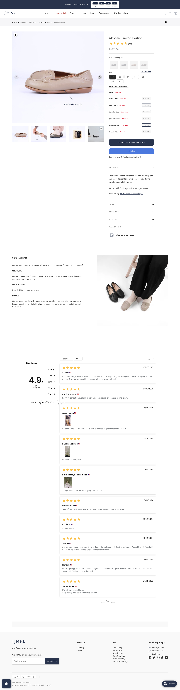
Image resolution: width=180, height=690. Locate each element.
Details (113, 168)
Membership (117, 647)
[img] (118, 44)
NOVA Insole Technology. (131, 193)
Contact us (156, 654)
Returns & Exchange (120, 661)
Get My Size (117, 650)
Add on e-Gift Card (125, 234)
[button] (52, 369)
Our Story (80, 647)
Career (79, 650)
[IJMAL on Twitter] (154, 657)
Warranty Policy (119, 658)
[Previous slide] (16, 77)
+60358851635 (158, 650)
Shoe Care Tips (119, 656)
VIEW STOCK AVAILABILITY (118, 87)
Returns (114, 212)
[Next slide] (100, 77)
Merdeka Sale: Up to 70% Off (76, 4)
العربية (15, 677)
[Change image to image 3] (20, 134)
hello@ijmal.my (158, 647)
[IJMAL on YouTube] (166, 657)
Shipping (114, 219)
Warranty (115, 227)
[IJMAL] (9, 13)
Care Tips (114, 204)
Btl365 (41, 22)
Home (14, 22)
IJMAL (28, 682)
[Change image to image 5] (58, 134)
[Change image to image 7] (96, 134)
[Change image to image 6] (77, 134)
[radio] (113, 64)
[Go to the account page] (170, 13)
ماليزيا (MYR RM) (28, 677)
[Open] (6, 683)
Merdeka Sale (61, 12)
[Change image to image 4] (39, 134)
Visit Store (146, 98)
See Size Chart (146, 72)
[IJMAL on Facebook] (150, 657)
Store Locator (118, 653)
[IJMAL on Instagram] (158, 657)
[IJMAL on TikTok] (162, 657)
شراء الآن (131, 151)
